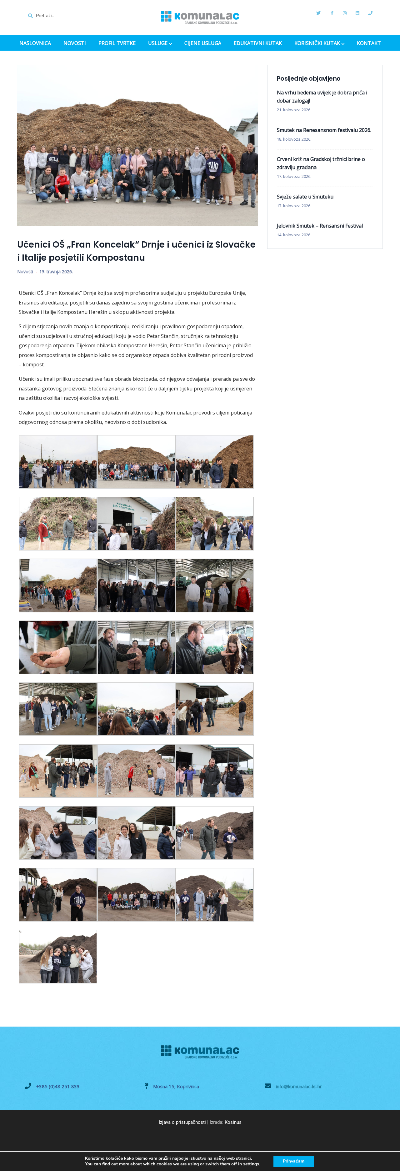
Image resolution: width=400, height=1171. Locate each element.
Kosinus (233, 1122)
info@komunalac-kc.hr (299, 1086)
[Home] (200, 17)
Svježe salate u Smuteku (305, 196)
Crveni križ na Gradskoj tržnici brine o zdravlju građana (321, 163)
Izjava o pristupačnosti (182, 1122)
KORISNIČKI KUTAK (317, 44)
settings (251, 1164)
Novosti (25, 271)
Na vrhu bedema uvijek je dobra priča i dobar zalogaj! (322, 96)
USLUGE (158, 44)
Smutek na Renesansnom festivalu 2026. (324, 130)
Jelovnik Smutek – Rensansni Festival (320, 225)
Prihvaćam (293, 1161)
